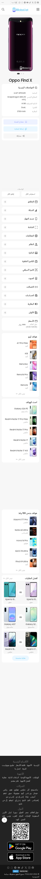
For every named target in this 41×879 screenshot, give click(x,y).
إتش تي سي (10, 797)
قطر (3, 816)
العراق (21, 812)
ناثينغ (24, 800)
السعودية (35, 816)
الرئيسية (36, 765)
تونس (9, 816)
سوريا (15, 812)
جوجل (35, 793)
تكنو (29, 800)
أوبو (22, 793)
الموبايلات (36, 777)
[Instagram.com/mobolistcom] (35, 2)
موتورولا (16, 793)
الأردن (4, 812)
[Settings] (3, 2)
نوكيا (27, 797)
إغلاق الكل (10, 194)
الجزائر (21, 816)
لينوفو (11, 800)
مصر (26, 812)
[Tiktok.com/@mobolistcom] (30, 2)
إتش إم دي (20, 797)
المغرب (15, 816)
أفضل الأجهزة (25, 781)
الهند (17, 819)
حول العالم (34, 812)
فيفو (4, 793)
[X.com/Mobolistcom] (32, 2)
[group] (20, 44)
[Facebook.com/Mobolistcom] (38, 2)
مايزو (20, 804)
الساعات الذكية (13, 777)
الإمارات (28, 816)
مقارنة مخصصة (20, 658)
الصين (23, 819)
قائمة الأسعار (20, 765)
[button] (23, 73)
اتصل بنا (17, 769)
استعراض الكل (30, 194)
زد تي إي (18, 800)
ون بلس (28, 793)
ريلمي (5, 790)
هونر (10, 790)
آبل (28, 790)
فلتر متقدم (15, 781)
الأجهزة (29, 765)
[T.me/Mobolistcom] (25, 2)
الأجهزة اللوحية (26, 777)
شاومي (22, 790)
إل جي (4, 800)
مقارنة (4, 777)
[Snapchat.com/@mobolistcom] (22, 2)
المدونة (13, 2)
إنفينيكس (35, 800)
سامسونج (34, 790)
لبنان (10, 812)
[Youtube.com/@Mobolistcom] (27, 2)
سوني (10, 793)
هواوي (16, 790)
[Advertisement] (20, 163)
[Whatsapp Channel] (19, 2)
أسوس (32, 797)
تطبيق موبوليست (8, 765)
